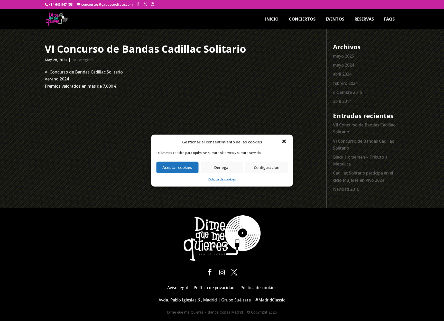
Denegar (222, 167)
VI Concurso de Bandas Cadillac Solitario (145, 49)
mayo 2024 (343, 65)
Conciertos (302, 19)
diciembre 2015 (347, 92)
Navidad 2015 (346, 189)
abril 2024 (342, 74)
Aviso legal (177, 288)
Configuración (266, 167)
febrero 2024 (345, 83)
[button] (285, 142)
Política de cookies (222, 179)
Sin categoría (82, 59)
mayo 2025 (343, 56)
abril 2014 (342, 101)
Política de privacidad (214, 288)
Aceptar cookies (177, 167)
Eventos (335, 19)
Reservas (364, 19)
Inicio (272, 19)
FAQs (389, 19)
